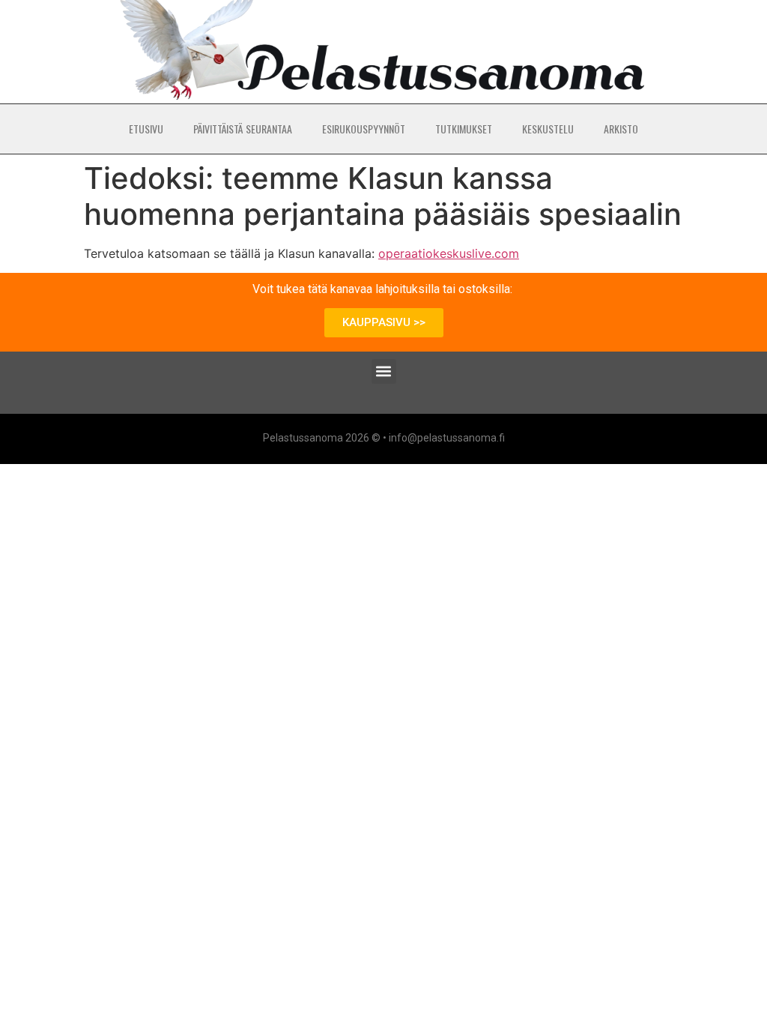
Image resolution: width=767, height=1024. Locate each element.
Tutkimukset (463, 128)
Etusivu (146, 128)
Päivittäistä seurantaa (242, 128)
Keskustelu (548, 128)
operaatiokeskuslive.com (448, 253)
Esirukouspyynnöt (363, 128)
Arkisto (621, 128)
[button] (384, 371)
